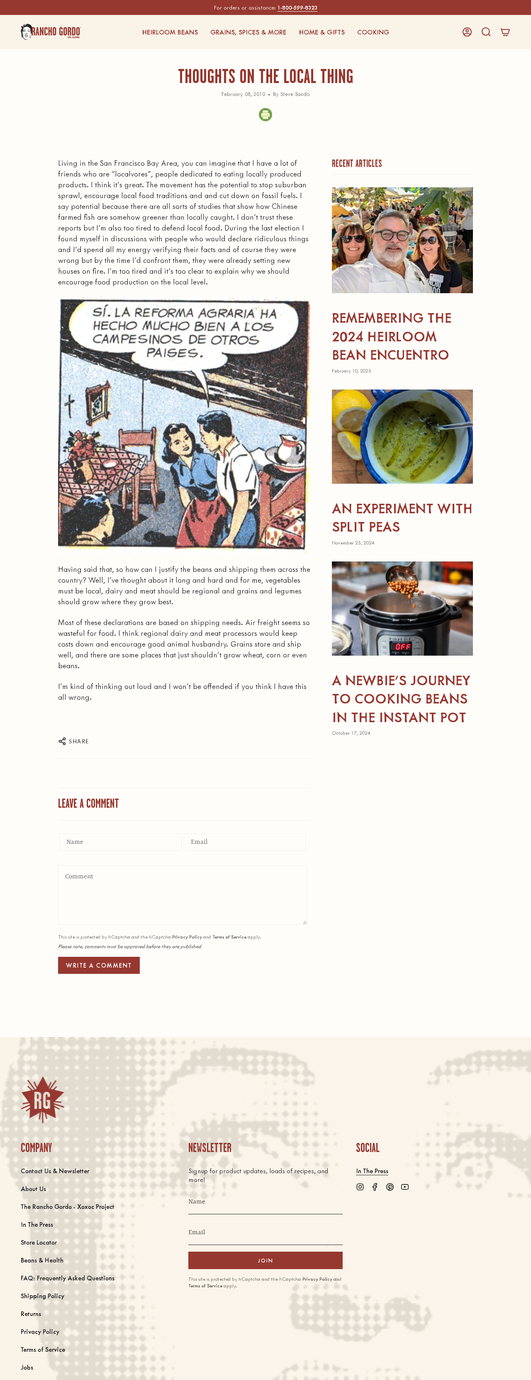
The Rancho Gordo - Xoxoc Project (67, 1206)
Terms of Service (229, 936)
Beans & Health (42, 1259)
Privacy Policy (187, 936)
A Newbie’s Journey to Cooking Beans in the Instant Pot (401, 698)
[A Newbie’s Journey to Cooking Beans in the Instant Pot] (402, 608)
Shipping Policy (42, 1295)
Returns (31, 1313)
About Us (33, 1188)
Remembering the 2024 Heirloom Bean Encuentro (391, 335)
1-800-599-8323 (297, 7)
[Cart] (505, 32)
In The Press (37, 1224)
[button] (170, 32)
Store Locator (39, 1241)
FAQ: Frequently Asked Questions (67, 1277)
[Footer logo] (42, 1099)
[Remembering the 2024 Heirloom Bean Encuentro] (402, 240)
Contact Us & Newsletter (55, 1170)
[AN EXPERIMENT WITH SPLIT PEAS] (402, 437)
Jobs (27, 1366)
